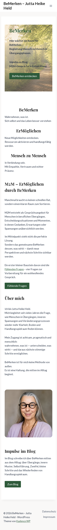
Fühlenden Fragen (14, 269)
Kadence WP (23, 521)
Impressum (49, 516)
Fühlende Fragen (17, 285)
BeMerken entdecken (24, 76)
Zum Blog (12, 484)
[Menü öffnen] (50, 6)
